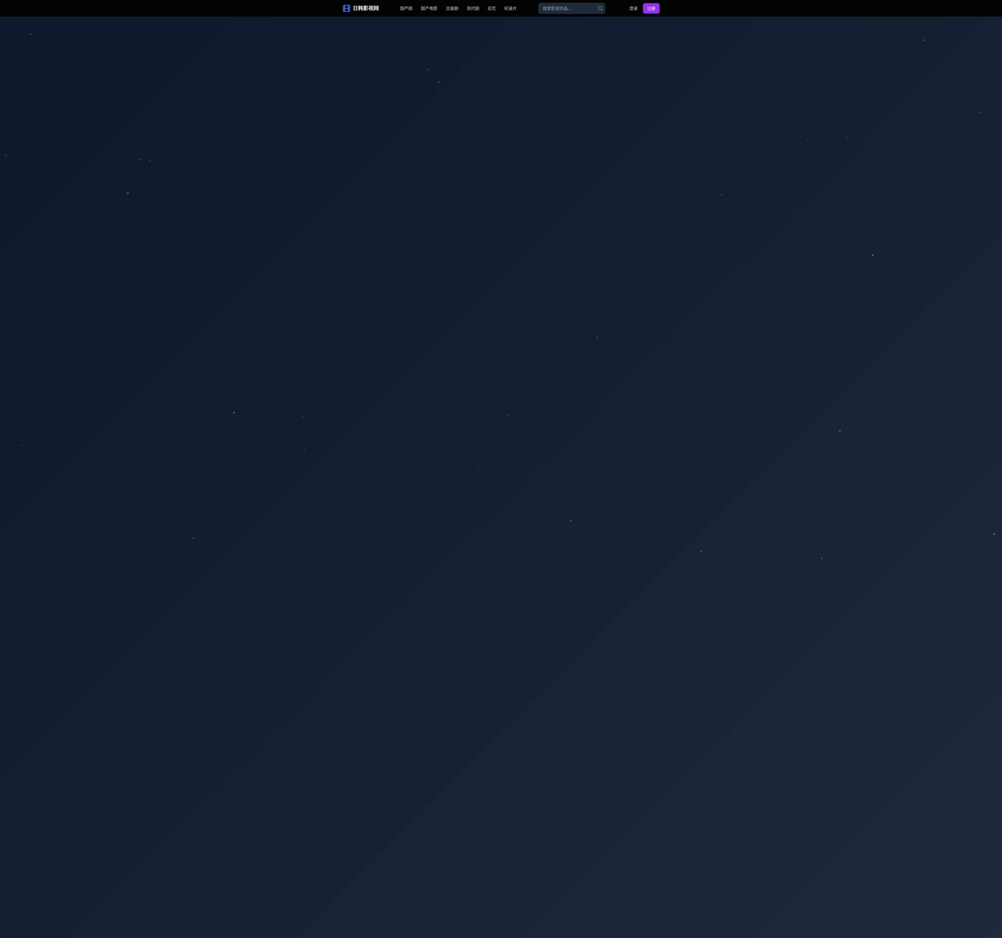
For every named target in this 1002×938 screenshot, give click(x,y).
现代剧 (473, 8)
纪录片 (510, 8)
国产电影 (429, 8)
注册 (651, 8)
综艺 (492, 8)
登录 (633, 8)
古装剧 (452, 8)
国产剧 (406, 8)
